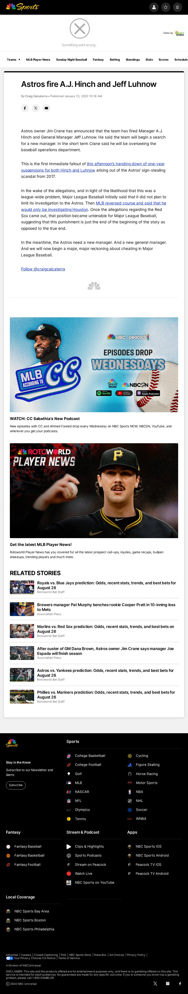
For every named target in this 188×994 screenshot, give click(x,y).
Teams (11, 59)
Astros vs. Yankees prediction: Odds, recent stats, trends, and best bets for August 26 (105, 673)
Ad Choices (116, 955)
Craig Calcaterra (36, 96)
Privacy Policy (136, 955)
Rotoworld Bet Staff (51, 592)
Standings (133, 59)
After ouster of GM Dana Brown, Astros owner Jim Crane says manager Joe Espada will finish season (105, 651)
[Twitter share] (36, 108)
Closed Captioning (46, 955)
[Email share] (46, 108)
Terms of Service (69, 958)
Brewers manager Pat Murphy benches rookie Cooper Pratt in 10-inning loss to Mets (106, 607)
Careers (26, 955)
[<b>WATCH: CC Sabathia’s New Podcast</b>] (94, 364)
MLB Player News (38, 59)
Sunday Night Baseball (71, 59)
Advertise (12, 955)
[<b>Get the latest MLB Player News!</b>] (94, 490)
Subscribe (15, 785)
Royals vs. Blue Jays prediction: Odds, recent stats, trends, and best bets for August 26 (106, 585)
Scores (164, 59)
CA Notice (48, 958)
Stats (149, 59)
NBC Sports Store (80, 955)
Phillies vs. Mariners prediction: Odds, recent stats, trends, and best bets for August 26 (106, 694)
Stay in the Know (18, 762)
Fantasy (98, 59)
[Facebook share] (25, 108)
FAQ (63, 955)
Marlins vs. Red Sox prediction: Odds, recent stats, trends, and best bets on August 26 (105, 629)
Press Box (100, 955)
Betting (115, 59)
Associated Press (49, 614)
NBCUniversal (31, 965)
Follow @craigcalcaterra (43, 269)
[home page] (22, 7)
